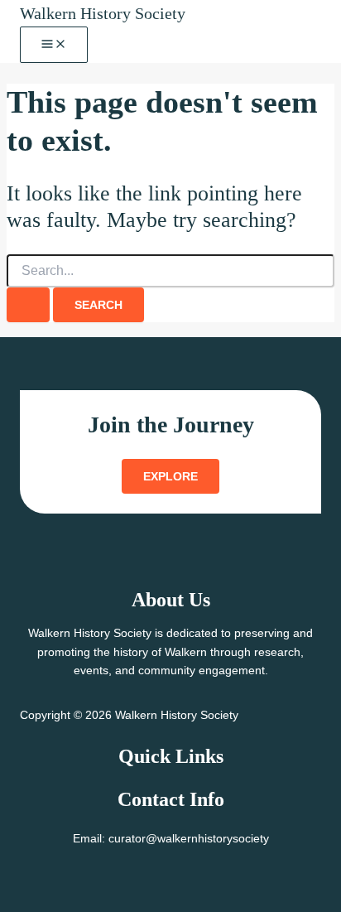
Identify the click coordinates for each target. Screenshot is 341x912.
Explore (170, 476)
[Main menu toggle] (54, 45)
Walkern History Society (102, 13)
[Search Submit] (28, 304)
